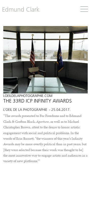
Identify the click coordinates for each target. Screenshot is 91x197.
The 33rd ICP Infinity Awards (37, 101)
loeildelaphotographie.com (27, 96)
